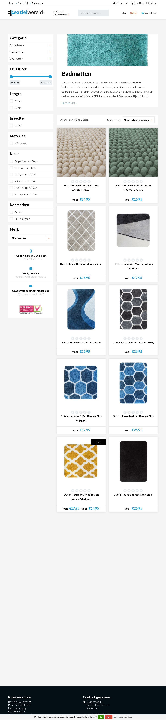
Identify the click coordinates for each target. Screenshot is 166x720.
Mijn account (122, 3)
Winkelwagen (151, 12)
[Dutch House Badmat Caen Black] (133, 461)
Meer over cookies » (123, 717)
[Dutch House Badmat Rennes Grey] (133, 309)
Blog (124, 12)
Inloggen (154, 3)
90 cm (18, 107)
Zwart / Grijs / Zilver (26, 187)
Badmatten (38, 3)
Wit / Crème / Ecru (25, 181)
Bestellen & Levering (19, 701)
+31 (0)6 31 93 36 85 (30, 259)
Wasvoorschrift (16, 711)
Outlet (134, 12)
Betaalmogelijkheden (19, 704)
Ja (101, 717)
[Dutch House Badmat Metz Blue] (81, 309)
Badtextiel (23, 3)
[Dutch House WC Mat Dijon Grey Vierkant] (133, 230)
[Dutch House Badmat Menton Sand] (81, 230)
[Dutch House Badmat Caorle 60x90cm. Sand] (81, 152)
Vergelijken (139, 3)
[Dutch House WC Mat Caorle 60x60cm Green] (133, 152)
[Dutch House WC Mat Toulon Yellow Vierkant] (81, 461)
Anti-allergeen (22, 218)
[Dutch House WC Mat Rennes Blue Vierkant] (81, 383)
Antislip (19, 212)
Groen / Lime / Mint (25, 167)
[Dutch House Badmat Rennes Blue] (133, 383)
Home (11, 3)
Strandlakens (17, 45)
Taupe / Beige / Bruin (26, 161)
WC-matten (16, 58)
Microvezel (21, 143)
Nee (109, 717)
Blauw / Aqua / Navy (26, 194)
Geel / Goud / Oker (25, 174)
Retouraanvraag (17, 708)
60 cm (18, 101)
